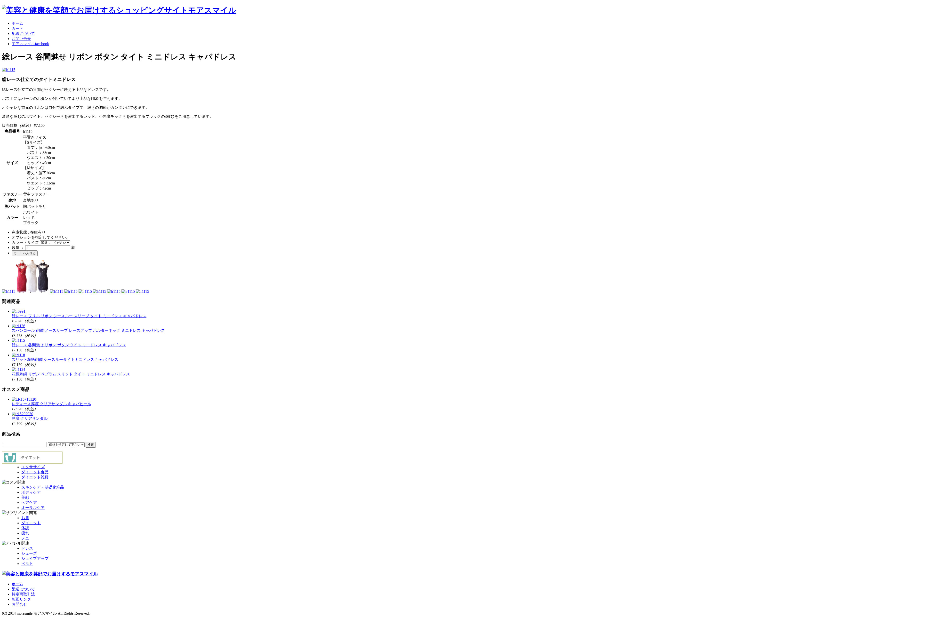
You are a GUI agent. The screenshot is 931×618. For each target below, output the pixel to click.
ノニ (25, 538)
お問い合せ (21, 39)
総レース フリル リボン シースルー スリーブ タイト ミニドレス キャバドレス (79, 316)
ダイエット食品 (34, 472)
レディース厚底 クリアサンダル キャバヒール (51, 404)
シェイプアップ (34, 558)
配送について (23, 34)
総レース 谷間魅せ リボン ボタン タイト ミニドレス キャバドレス (69, 345)
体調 (25, 528)
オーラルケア (33, 508)
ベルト (27, 564)
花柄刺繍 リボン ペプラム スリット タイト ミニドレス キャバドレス (71, 374)
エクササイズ (33, 467)
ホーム (17, 23)
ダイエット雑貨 (34, 477)
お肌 (25, 518)
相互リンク (21, 599)
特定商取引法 (23, 594)
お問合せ (19, 604)
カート (17, 28)
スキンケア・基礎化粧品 (42, 487)
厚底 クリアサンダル (30, 418)
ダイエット (31, 523)
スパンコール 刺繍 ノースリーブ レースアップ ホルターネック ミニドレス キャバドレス (88, 330)
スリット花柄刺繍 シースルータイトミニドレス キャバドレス (65, 359)
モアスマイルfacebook (30, 44)
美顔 (25, 497)
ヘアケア (29, 502)
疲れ (25, 533)
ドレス (27, 548)
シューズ (29, 553)
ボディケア (31, 492)
